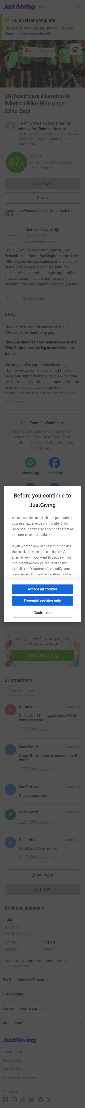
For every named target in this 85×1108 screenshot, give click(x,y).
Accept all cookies (43, 589)
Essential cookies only (42, 600)
